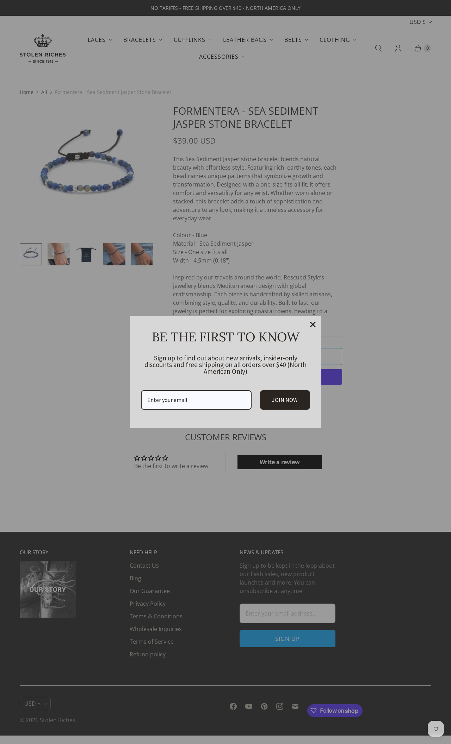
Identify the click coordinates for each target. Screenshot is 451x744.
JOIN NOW (285, 399)
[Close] (312, 324)
